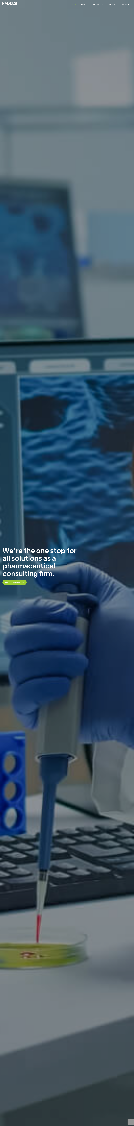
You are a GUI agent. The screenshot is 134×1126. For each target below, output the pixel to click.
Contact (127, 4)
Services (96, 4)
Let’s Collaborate (13, 582)
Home (73, 4)
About (84, 4)
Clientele (113, 4)
